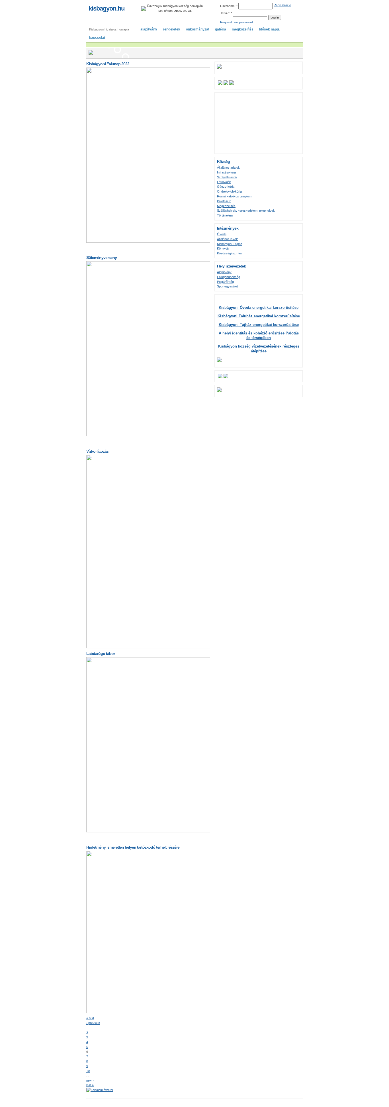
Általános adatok (228, 167)
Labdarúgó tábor (100, 653)
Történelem (225, 215)
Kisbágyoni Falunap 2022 (107, 64)
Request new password (236, 22)
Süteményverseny (101, 257)
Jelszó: (226, 13)
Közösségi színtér (229, 253)
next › (90, 1080)
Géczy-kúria (225, 186)
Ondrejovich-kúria (229, 191)
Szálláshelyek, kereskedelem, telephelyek (246, 210)
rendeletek (171, 29)
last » (90, 1085)
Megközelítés (226, 206)
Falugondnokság (228, 277)
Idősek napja (269, 29)
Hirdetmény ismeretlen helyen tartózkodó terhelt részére (132, 847)
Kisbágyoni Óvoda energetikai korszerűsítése (258, 307)
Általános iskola (227, 239)
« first (90, 1018)
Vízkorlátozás (97, 451)
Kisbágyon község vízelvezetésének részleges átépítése (258, 348)
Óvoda (221, 234)
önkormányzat (197, 29)
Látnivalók (224, 182)
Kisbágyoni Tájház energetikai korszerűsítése (259, 324)
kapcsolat (97, 38)
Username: (229, 6)
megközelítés (242, 29)
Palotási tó (224, 201)
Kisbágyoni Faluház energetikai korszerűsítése (259, 316)
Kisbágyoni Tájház (229, 244)
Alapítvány (224, 272)
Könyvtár (223, 248)
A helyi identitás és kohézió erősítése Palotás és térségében (259, 335)
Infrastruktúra (226, 172)
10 (88, 1071)
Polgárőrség (225, 281)
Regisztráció (282, 5)
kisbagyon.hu (106, 8)
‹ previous (93, 1023)
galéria (220, 29)
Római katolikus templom (234, 196)
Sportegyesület (227, 286)
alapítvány (148, 29)
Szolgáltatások (227, 177)
